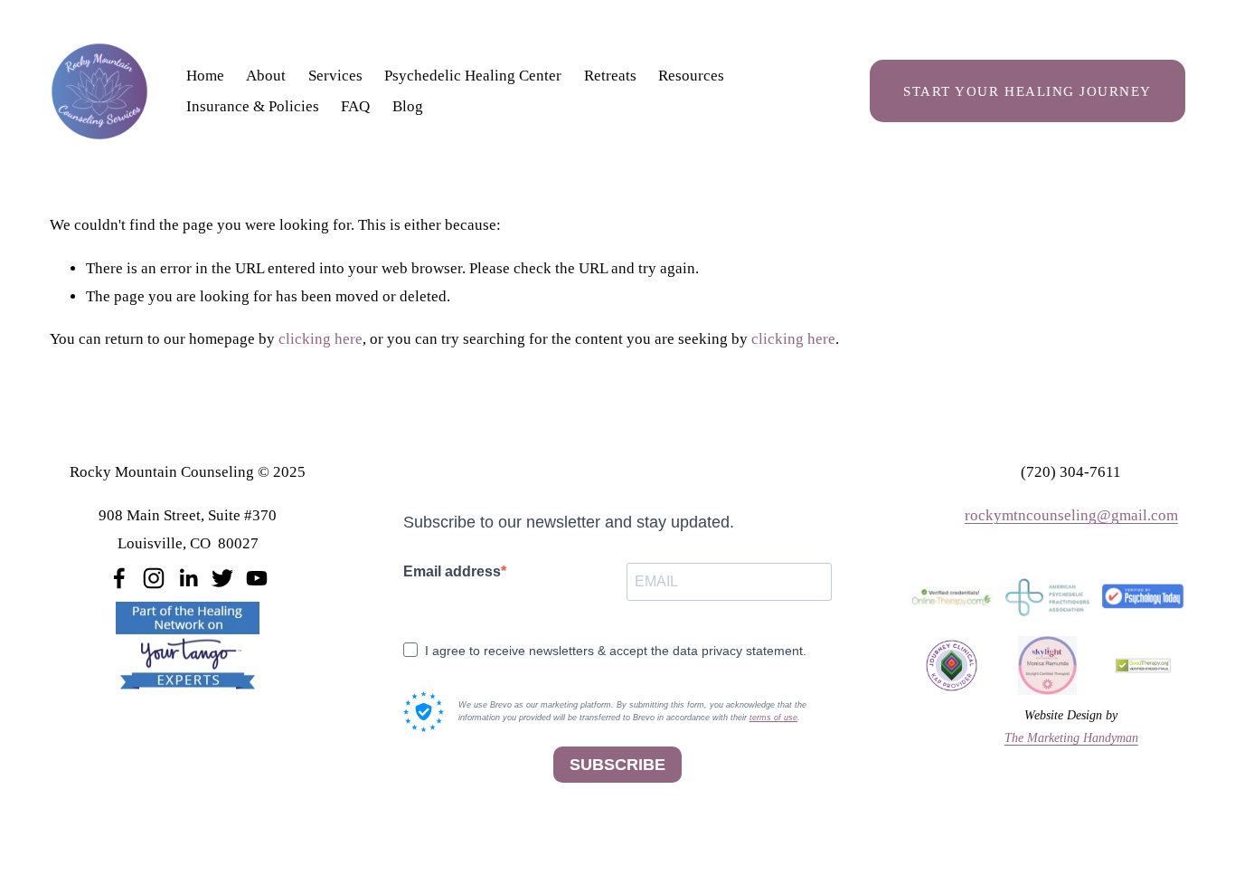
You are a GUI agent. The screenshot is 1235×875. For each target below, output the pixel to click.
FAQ (355, 106)
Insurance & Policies (252, 106)
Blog (407, 106)
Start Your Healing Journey (1027, 91)
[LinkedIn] (188, 578)
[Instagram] (154, 578)
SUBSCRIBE (617, 765)
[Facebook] (119, 578)
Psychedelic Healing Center (472, 75)
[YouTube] (257, 578)
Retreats (610, 75)
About (266, 75)
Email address (452, 571)
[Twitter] (222, 578)
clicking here (320, 338)
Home (205, 75)
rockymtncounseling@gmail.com (1071, 515)
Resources (691, 75)
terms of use (773, 717)
